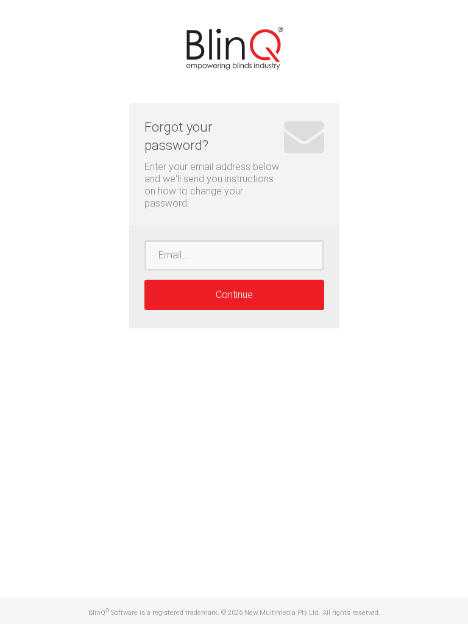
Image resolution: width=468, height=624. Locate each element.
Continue (234, 294)
